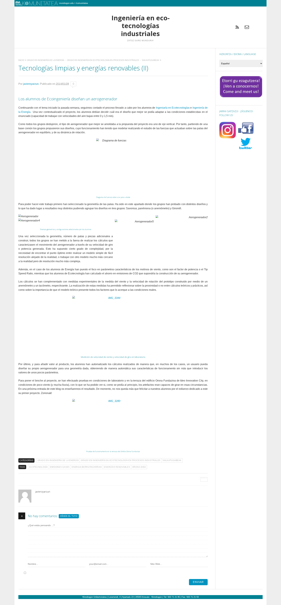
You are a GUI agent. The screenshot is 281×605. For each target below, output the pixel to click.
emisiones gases (60, 467)
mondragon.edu (66, 3)
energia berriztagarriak (87, 467)
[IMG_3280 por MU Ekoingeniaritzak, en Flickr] (113, 422)
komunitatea (82, 3)
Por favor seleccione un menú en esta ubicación (140, 52)
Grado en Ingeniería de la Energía (58, 460)
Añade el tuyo (68, 516)
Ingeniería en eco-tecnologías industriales (140, 25)
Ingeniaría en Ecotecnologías (173, 107)
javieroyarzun (31, 83)
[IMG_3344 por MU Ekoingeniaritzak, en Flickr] (113, 323)
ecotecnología (38, 467)
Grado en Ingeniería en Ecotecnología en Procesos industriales (120, 460)
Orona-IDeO (139, 467)
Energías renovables (117, 467)
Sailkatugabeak (171, 460)
